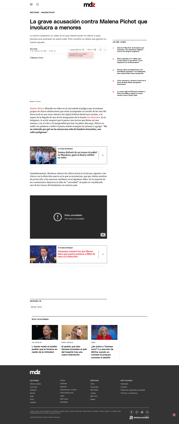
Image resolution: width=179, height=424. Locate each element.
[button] (31, 4)
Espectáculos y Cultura (68, 390)
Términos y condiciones (129, 393)
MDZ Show (33, 49)
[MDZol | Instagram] (136, 412)
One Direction (93, 117)
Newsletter (64, 402)
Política (62, 380)
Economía (33, 387)
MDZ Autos (64, 399)
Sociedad (63, 383)
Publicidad (124, 384)
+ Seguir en (90, 49)
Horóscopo (94, 387)
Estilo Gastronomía (66, 393)
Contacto (124, 387)
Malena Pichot (37, 108)
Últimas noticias (35, 384)
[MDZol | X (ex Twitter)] (147, 412)
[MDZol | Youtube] (142, 412)
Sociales (33, 402)
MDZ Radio (94, 390)
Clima (92, 384)
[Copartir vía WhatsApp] (100, 50)
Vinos (32, 399)
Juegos (93, 393)
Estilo (32, 396)
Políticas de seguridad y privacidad (133, 390)
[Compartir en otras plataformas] (105, 50)
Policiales (33, 390)
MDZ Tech (94, 396)
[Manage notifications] (174, 414)
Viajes (62, 396)
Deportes (63, 387)
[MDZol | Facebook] (131, 412)
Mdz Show (34, 12)
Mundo (32, 393)
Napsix (92, 399)
